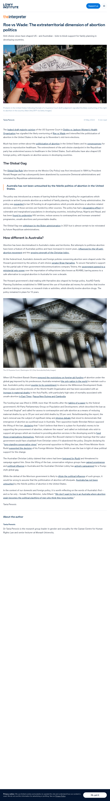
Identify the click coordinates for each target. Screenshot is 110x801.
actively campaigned (84, 466)
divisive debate (63, 418)
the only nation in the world (74, 381)
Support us (93, 6)
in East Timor (25, 396)
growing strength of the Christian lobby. (50, 252)
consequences (94, 143)
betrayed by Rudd (71, 458)
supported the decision (20, 448)
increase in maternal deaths (16, 392)
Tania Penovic (8, 120)
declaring (28, 425)
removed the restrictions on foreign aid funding (60, 377)
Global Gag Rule (15, 170)
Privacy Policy (60, 796)
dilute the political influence (71, 476)
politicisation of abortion (48, 143)
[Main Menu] (104, 6)
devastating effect (92, 207)
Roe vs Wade (59, 133)
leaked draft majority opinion (21, 129)
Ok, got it (95, 795)
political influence (15, 466)
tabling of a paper (76, 403)
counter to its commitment (44, 385)
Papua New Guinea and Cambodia (49, 396)
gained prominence (95, 462)
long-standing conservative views (20, 444)
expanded (19, 204)
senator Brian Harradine (63, 263)
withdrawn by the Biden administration (42, 225)
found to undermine (22, 215)
